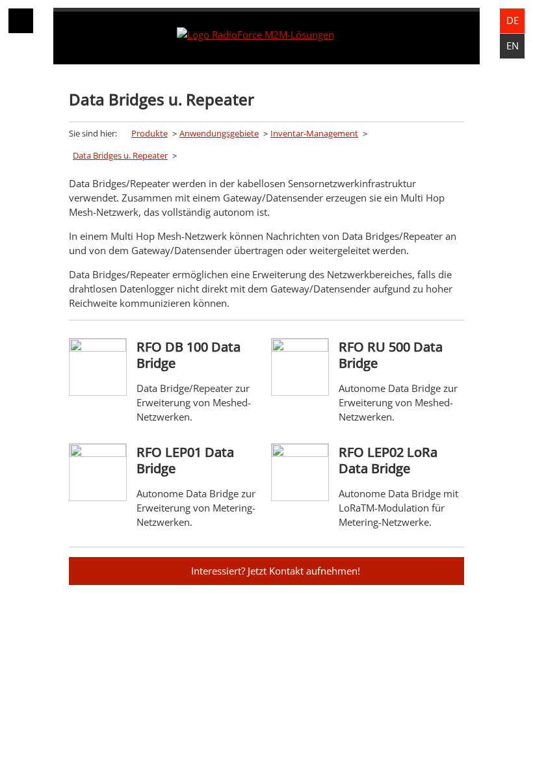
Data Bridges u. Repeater (120, 155)
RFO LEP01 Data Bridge (185, 460)
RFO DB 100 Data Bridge (188, 355)
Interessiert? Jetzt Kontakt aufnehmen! (275, 570)
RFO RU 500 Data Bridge (391, 355)
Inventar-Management (314, 133)
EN (512, 45)
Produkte (149, 133)
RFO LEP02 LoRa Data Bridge (388, 460)
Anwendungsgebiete (219, 133)
